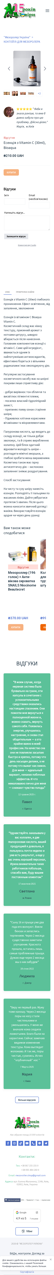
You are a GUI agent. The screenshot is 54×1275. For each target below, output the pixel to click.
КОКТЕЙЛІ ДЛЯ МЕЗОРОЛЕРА (22, 41)
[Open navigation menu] (47, 11)
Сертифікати (27, 1271)
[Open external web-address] (27, 1200)
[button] (27, 1100)
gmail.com (39, 1175)
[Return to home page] (20, 10)
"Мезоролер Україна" (17, 37)
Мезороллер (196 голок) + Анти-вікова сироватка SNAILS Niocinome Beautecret (22, 581)
